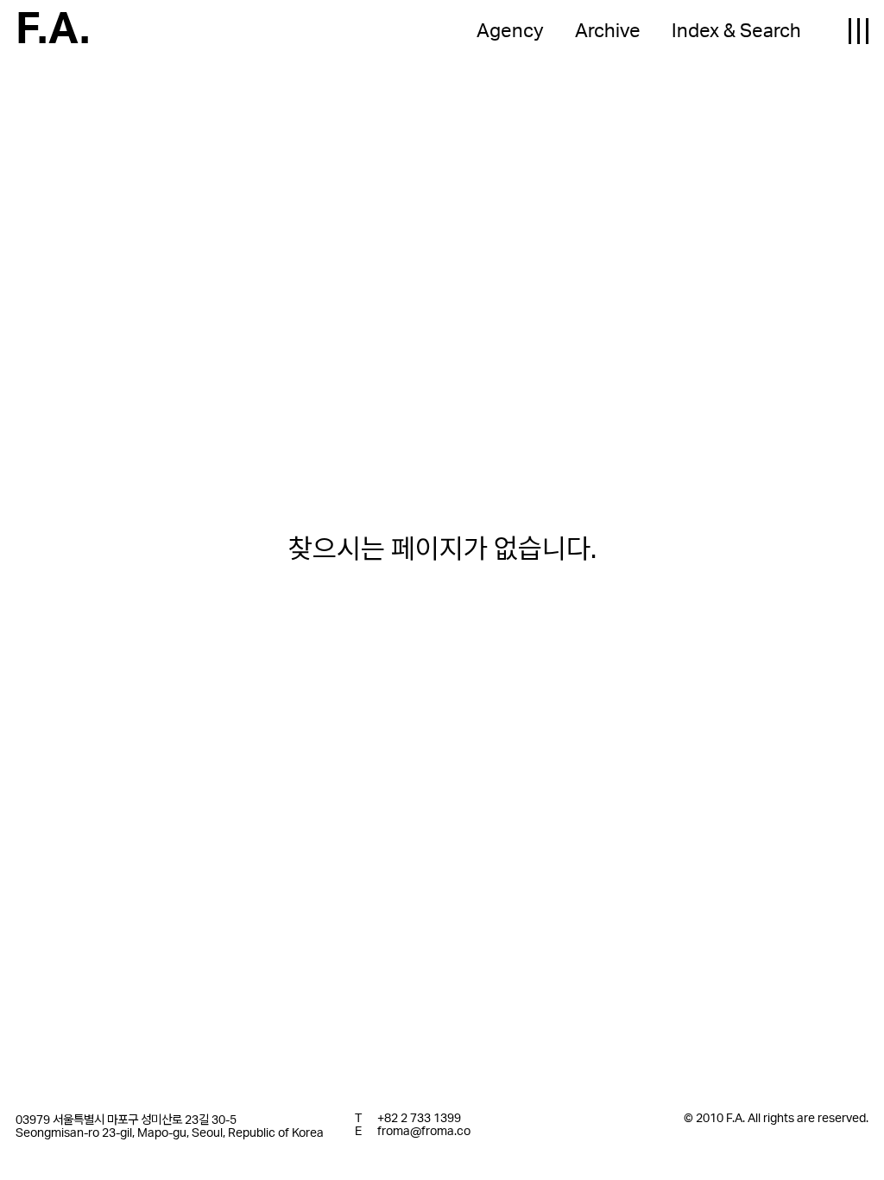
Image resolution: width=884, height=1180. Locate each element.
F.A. (53, 30)
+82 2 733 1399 (419, 1118)
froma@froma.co (423, 1131)
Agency (510, 31)
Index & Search (736, 31)
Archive (608, 31)
